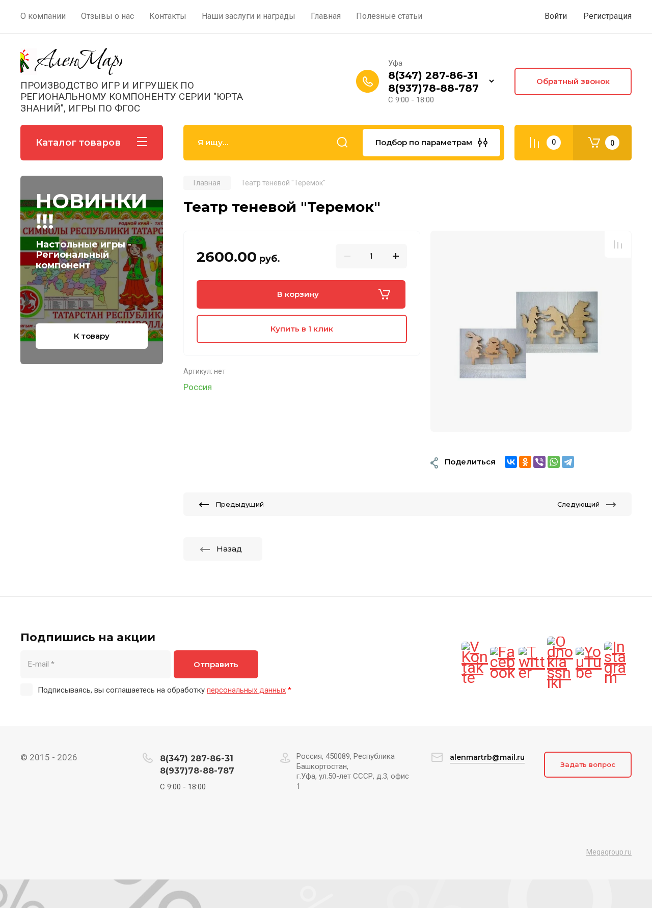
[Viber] (539, 462)
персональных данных (246, 690)
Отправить (216, 664)
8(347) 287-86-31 (433, 75)
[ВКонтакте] (511, 462)
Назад (229, 549)
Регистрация (607, 16)
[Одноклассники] (525, 462)
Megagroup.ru (609, 852)
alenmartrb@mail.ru (487, 757)
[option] (531, 331)
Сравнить (618, 244)
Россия (197, 387)
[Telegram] (568, 462)
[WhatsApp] (554, 462)
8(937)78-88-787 (433, 88)
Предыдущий (239, 504)
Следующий (578, 504)
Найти (342, 142)
